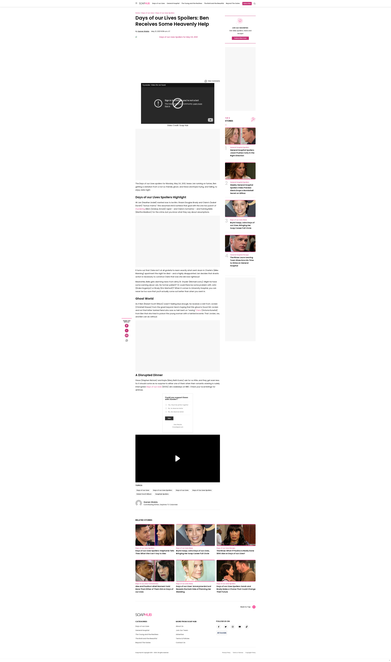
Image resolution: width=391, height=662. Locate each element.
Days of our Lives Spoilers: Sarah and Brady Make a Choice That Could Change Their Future (236, 589)
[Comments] (127, 340)
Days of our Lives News (238, 220)
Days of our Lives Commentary (146, 584)
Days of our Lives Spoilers (162, 490)
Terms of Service (238, 652)
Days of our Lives (158, 3)
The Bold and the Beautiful (214, 3)
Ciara (198, 310)
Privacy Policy (226, 652)
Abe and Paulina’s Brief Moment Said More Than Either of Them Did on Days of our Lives (154, 589)
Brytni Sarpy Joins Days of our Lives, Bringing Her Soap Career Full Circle (242, 225)
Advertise (180, 634)
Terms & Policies (182, 638)
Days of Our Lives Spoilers (201, 490)
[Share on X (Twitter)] (127, 330)
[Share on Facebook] (127, 326)
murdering (140, 209)
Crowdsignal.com (177, 427)
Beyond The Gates (233, 3)
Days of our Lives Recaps (226, 548)
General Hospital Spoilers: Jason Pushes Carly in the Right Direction (242, 153)
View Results (178, 424)
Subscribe (247, 3)
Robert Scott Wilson (144, 494)
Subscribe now (240, 38)
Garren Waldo (143, 31)
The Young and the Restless (191, 3)
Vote (169, 418)
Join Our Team (182, 630)
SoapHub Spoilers (162, 494)
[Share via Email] (127, 335)
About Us (179, 626)
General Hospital (173, 3)
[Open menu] (136, 3)
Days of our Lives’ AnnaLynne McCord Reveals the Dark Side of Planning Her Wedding (193, 589)
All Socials (221, 633)
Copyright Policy (250, 652)
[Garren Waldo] (139, 503)
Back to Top (245, 607)
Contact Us (180, 642)
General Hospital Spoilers (239, 147)
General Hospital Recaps (239, 255)
